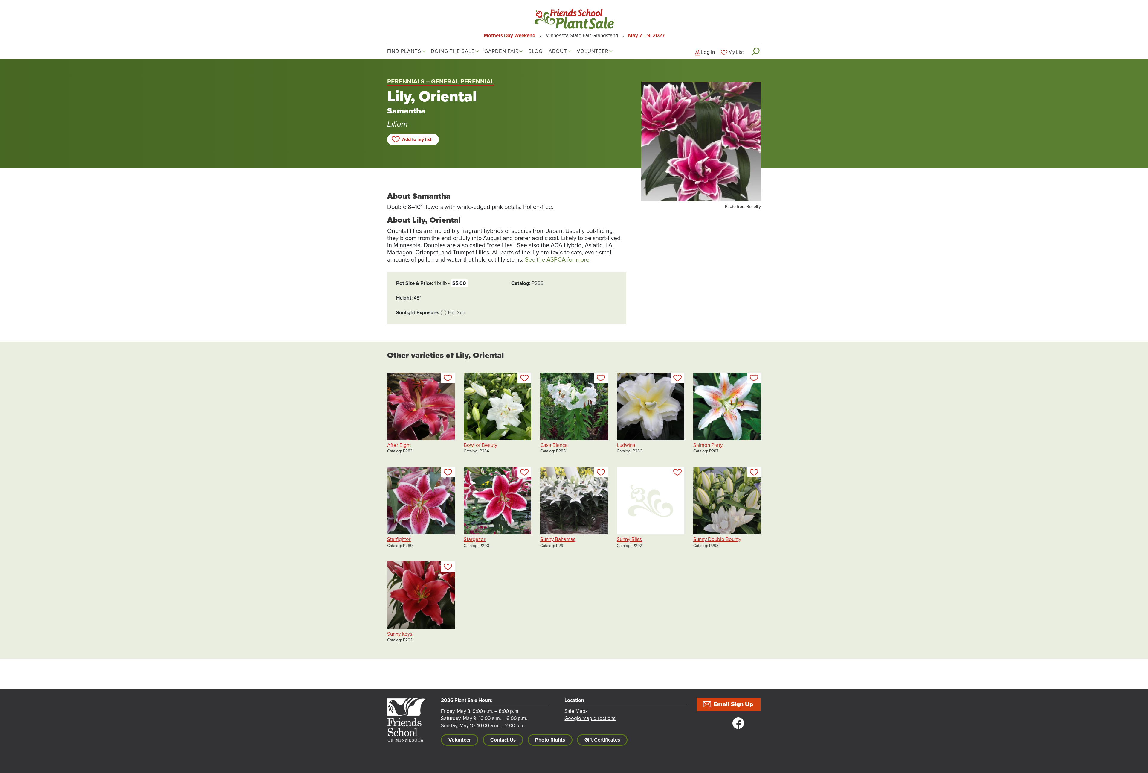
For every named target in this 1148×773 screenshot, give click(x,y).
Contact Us (503, 740)
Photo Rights (550, 740)
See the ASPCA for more (557, 259)
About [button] (558, 51)
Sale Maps (576, 711)
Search (755, 51)
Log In (708, 52)
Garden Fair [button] (501, 51)
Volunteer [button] (592, 51)
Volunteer (459, 740)
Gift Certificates (602, 740)
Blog (535, 51)
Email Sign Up (733, 704)
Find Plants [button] (404, 51)
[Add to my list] (448, 378)
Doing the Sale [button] (453, 51)
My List (736, 52)
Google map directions (590, 718)
